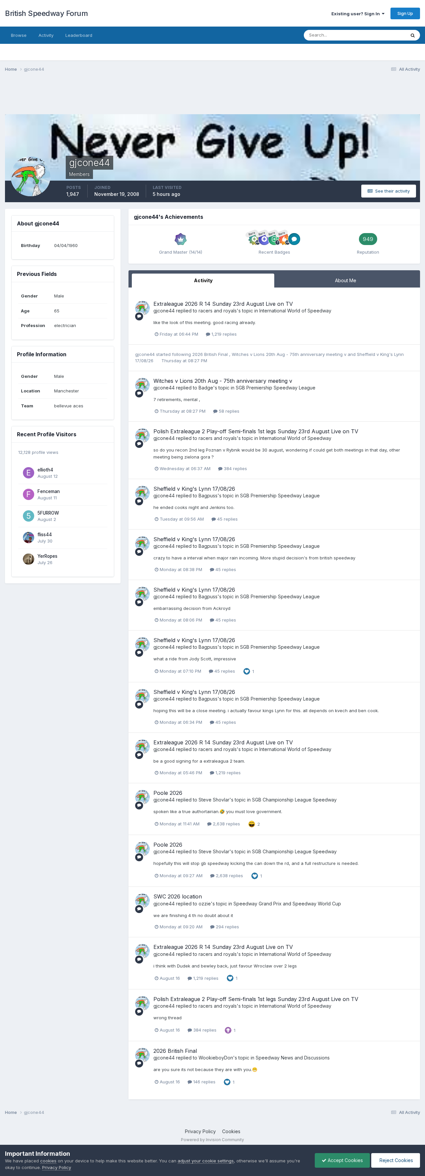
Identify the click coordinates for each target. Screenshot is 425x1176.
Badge (206, 387)
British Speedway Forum (46, 13)
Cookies (231, 1131)
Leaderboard (78, 35)
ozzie (205, 903)
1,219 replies (223, 334)
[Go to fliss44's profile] (28, 537)
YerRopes (47, 556)
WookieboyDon (216, 1057)
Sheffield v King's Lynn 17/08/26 (194, 488)
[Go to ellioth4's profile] (28, 472)
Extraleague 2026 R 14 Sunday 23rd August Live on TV (223, 303)
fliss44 (45, 534)
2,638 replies (226, 823)
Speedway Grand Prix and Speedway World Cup (287, 903)
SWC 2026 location (177, 896)
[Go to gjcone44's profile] (142, 308)
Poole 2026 (167, 793)
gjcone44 (164, 310)
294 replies (226, 926)
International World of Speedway (295, 310)
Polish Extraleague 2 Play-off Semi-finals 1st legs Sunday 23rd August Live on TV (255, 431)
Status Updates (381, 35)
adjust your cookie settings (206, 1160)
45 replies (227, 519)
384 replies (234, 468)
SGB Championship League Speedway (294, 799)
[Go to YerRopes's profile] (28, 559)
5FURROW (48, 513)
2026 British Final (210, 354)
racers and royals (218, 310)
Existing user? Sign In (356, 13)
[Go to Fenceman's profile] (28, 494)
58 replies (228, 411)
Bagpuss (208, 495)
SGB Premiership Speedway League (275, 387)
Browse (19, 35)
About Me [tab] (345, 280)
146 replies (203, 1081)
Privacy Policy (200, 1131)
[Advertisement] (212, 97)
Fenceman (49, 491)
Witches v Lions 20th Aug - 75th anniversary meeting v (290, 354)
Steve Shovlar (214, 799)
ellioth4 (45, 469)
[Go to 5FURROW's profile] (28, 516)
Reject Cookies (395, 1160)
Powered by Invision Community (212, 1139)
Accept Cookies (344, 1160)
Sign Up (405, 13)
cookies (48, 1160)
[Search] (412, 35)
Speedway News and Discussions (293, 1057)
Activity (46, 35)
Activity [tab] (203, 280)
